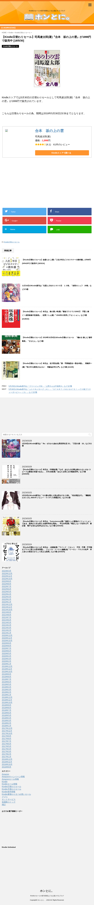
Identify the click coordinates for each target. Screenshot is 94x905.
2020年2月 (6, 661)
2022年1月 (6, 602)
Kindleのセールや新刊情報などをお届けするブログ (47, 896)
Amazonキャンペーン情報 (13, 777)
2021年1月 (6, 633)
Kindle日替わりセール (12, 242)
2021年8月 (6, 615)
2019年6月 (6, 682)
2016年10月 (7, 764)
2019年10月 (7, 672)
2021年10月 (7, 610)
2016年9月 (6, 767)
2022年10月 (7, 579)
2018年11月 (7, 700)
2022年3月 (6, 597)
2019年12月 (7, 666)
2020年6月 (6, 651)
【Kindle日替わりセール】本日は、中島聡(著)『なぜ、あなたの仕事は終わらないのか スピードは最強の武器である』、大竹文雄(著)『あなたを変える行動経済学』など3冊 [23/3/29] (56, 471)
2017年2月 (6, 754)
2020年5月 (6, 653)
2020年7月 (6, 648)
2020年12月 (7, 635)
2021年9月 (6, 612)
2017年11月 (7, 731)
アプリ (5, 797)
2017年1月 (6, 757)
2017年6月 (6, 744)
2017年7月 (6, 741)
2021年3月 (6, 628)
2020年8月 (6, 646)
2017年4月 (6, 749)
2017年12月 (7, 728)
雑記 (4, 805)
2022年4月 (6, 594)
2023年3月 (6, 571)
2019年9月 (6, 674)
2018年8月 (6, 708)
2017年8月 (6, 739)
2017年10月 (7, 733)
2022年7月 (6, 586)
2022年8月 (6, 584)
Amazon (5, 774)
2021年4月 (6, 625)
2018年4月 (6, 718)
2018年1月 (6, 726)
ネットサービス (9, 799)
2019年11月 (7, 669)
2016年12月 (7, 759)
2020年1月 (6, 664)
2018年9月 (6, 705)
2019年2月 (6, 692)
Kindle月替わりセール (11, 789)
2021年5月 (6, 623)
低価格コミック (9, 802)
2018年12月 (7, 697)
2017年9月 (6, 736)
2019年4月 (6, 687)
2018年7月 (6, 710)
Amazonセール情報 (10, 779)
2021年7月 (6, 617)
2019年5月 (6, 684)
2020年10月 (7, 641)
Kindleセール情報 (9, 784)
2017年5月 (6, 746)
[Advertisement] (27, 186)
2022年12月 (7, 574)
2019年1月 (6, 695)
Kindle (4, 782)
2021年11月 (7, 607)
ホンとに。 (47, 890)
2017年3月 (6, 751)
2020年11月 (7, 638)
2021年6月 (6, 620)
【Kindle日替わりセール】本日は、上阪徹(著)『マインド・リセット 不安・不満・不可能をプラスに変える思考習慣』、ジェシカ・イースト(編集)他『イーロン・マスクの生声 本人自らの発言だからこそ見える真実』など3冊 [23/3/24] (57, 549)
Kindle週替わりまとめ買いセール (16, 794)
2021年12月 (7, 604)
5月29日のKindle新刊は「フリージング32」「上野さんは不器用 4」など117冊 (40, 386)
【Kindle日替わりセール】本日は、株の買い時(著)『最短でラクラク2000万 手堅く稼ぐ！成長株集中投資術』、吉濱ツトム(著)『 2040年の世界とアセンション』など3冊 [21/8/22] (55, 315)
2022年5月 (6, 592)
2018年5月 (6, 715)
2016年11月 (7, 762)
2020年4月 (6, 656)
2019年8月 (6, 677)
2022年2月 (6, 599)
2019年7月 (6, 679)
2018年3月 (6, 721)
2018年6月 (6, 713)
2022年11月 (7, 576)
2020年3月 (6, 659)
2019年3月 (6, 690)
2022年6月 (6, 589)
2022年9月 (6, 581)
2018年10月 (7, 702)
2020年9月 (6, 643)
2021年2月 (6, 630)
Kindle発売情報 (8, 792)
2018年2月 (6, 723)
